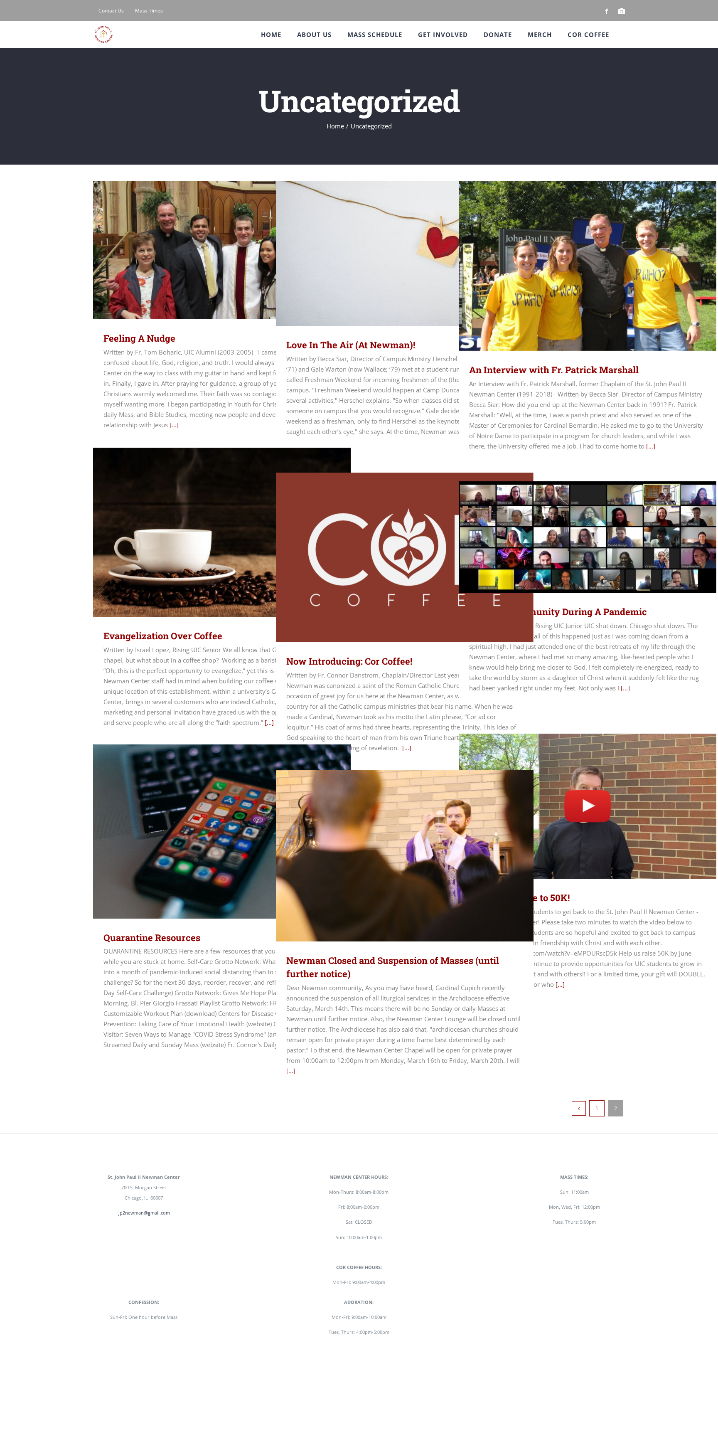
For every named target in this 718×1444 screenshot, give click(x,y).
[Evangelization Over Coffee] (222, 532)
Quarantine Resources (210, 831)
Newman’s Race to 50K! (575, 806)
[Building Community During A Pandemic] (587, 537)
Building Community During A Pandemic (575, 537)
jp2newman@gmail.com (144, 1213)
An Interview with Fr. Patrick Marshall (575, 265)
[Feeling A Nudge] (222, 250)
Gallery (234, 250)
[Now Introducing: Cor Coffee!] (405, 557)
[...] (174, 425)
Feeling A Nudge (210, 250)
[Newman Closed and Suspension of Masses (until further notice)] (405, 855)
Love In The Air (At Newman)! (393, 253)
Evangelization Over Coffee (210, 532)
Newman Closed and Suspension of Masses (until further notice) (393, 855)
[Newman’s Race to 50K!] (587, 806)
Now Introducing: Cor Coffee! (393, 557)
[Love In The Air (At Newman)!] (405, 253)
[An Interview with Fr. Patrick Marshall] (587, 266)
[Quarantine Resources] (222, 831)
